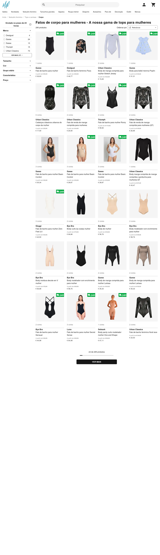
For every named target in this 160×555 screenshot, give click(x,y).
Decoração (119, 12)
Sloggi (38, 226)
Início (4, 17)
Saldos (4, 12)
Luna (69, 329)
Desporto (85, 12)
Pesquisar (80, 4)
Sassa (38, 171)
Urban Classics (105, 68)
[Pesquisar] (43, 4)
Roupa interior (73, 12)
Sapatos (61, 12)
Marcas (137, 12)
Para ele (108, 12)
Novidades (15, 12)
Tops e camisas (30, 17)
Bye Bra (70, 226)
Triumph (101, 119)
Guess (38, 68)
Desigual (71, 68)
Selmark (101, 329)
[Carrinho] (153, 4)
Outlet (129, 12)
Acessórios (97, 12)
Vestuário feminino (29, 12)
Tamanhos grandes (47, 12)
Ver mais (96, 361)
